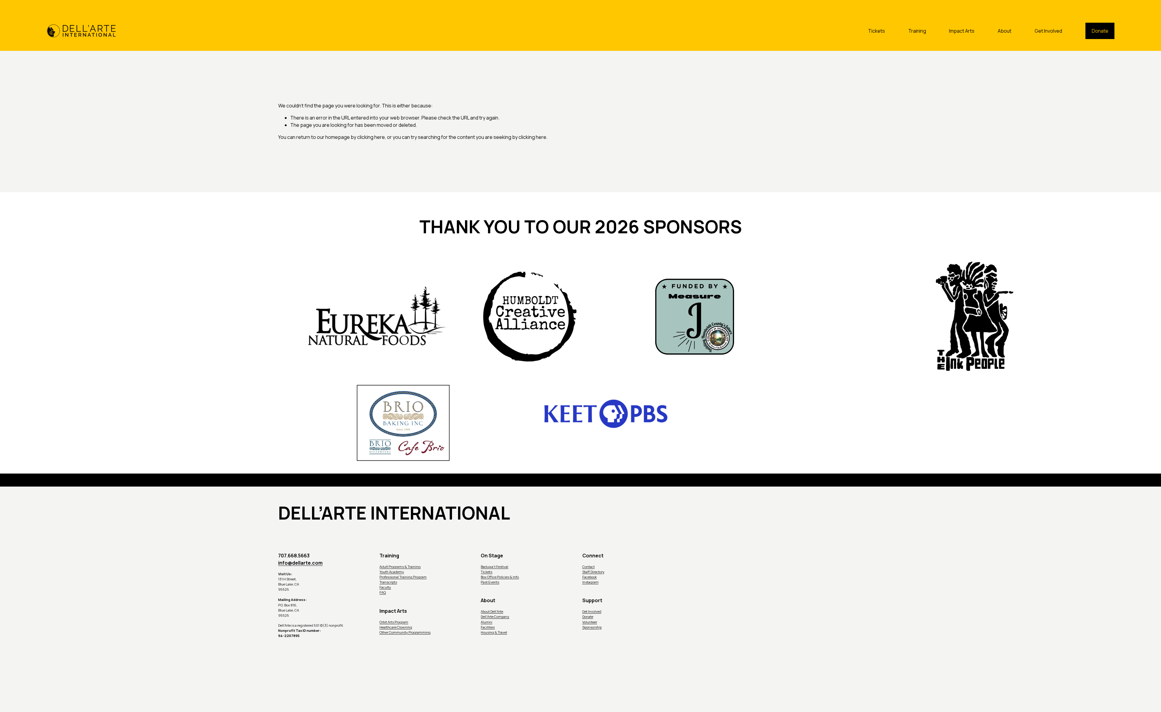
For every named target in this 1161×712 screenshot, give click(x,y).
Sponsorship (592, 627)
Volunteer (589, 622)
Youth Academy (391, 571)
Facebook (589, 577)
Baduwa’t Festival (494, 566)
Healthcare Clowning (395, 627)
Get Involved (1048, 31)
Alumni (486, 622)
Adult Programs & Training (400, 566)
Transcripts (388, 582)
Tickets (876, 31)
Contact (588, 566)
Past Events (490, 582)
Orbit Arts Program (393, 622)
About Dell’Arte (492, 611)
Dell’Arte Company (495, 616)
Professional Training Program (403, 577)
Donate (1100, 31)
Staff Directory (593, 571)
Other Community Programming (405, 632)
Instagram (590, 582)
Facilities (488, 627)
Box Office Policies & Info (500, 577)
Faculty (385, 587)
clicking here (371, 137)
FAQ (382, 592)
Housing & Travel (494, 632)
